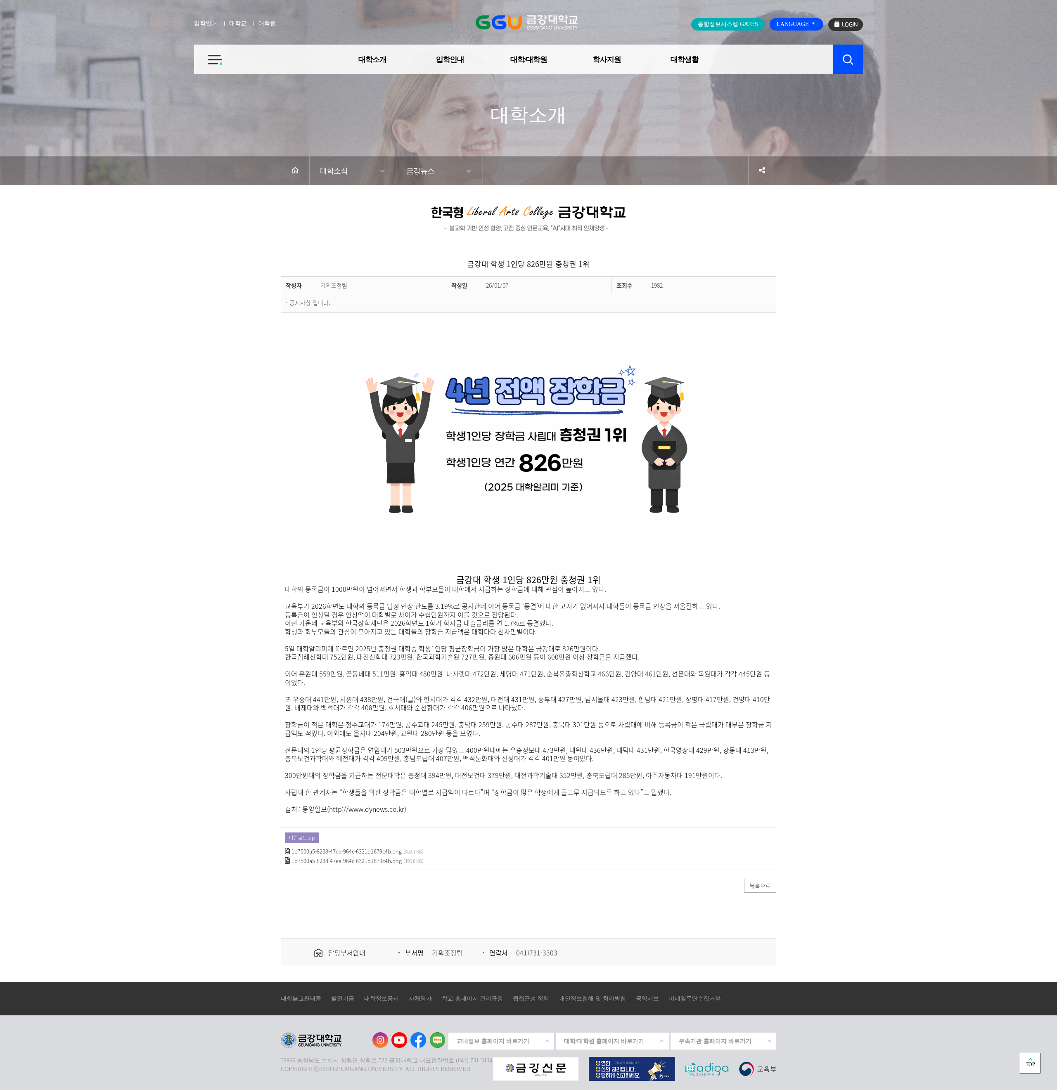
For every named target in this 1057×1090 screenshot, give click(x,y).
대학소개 (372, 59)
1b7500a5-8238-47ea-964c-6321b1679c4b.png (347, 851)
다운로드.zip (302, 838)
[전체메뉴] (208, 55)
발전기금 (342, 998)
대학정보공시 (381, 998)
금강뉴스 (420, 171)
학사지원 (607, 59)
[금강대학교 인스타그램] (380, 1040)
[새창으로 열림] (536, 1069)
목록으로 (760, 886)
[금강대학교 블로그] (437, 1040)
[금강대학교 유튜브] (399, 1040)
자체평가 (420, 998)
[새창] (757, 1069)
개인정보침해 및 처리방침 (592, 998)
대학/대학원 (528, 59)
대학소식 (334, 171)
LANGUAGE (794, 24)
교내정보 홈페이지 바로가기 (493, 1041)
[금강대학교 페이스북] (418, 1040)
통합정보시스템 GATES (728, 24)
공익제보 (647, 998)
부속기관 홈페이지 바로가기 (715, 1041)
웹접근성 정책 (531, 998)
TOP (1030, 1064)
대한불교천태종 (301, 998)
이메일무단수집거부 (695, 998)
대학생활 (685, 59)
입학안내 (450, 59)
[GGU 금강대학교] (527, 22)
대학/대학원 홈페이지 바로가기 (604, 1041)
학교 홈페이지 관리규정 (472, 998)
